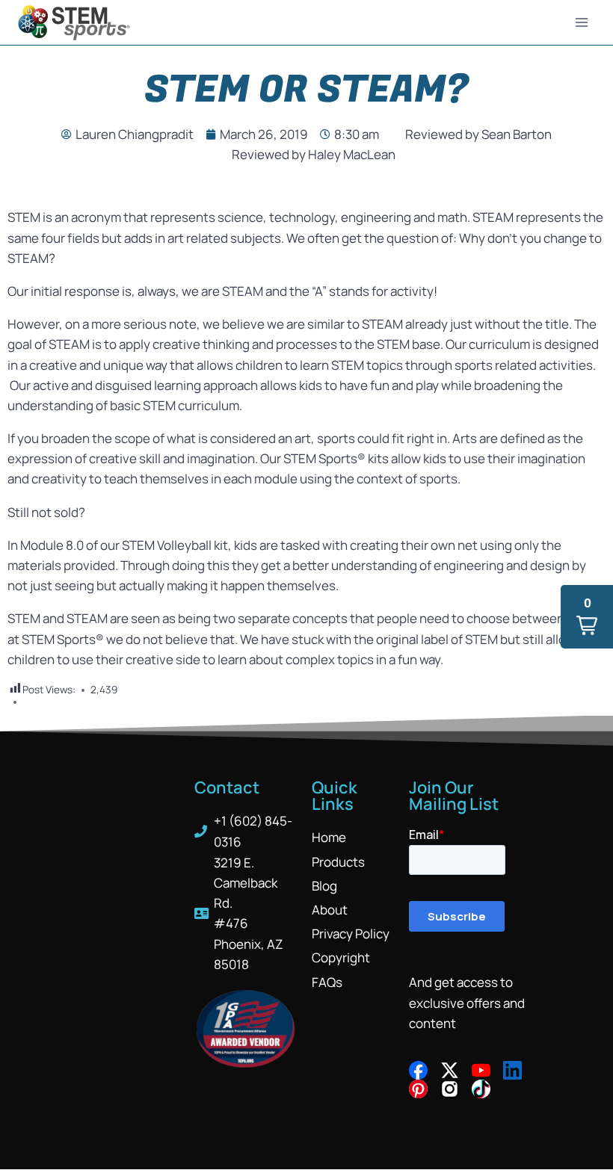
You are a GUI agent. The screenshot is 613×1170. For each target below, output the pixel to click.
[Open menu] (581, 22)
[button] (587, 617)
